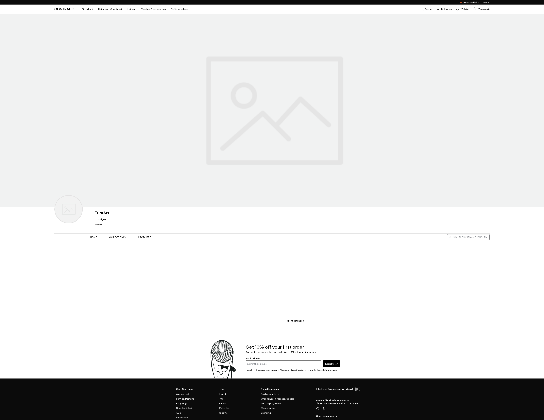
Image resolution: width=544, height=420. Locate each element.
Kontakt (486, 2)
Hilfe (221, 389)
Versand (222, 403)
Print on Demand (185, 398)
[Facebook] (319, 408)
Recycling (181, 403)
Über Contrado (184, 389)
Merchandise (268, 408)
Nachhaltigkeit (184, 408)
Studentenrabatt (270, 394)
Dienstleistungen (270, 389)
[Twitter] (325, 408)
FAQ (220, 398)
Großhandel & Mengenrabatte (277, 398)
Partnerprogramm (271, 403)
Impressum (182, 417)
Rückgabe (223, 408)
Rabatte (223, 412)
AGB (178, 412)
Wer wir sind (182, 394)
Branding (266, 412)
